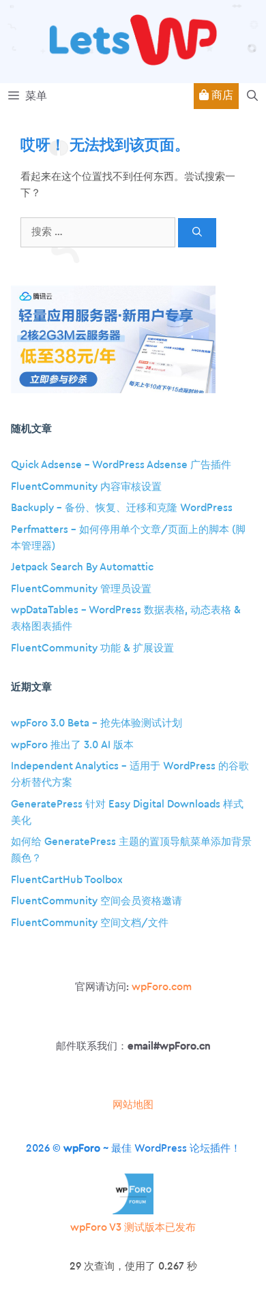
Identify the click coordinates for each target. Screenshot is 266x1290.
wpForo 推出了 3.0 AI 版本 (72, 745)
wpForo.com (162, 987)
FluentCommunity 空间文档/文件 (89, 923)
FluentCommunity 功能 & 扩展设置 (92, 648)
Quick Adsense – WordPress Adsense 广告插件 (121, 465)
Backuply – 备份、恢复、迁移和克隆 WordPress (122, 508)
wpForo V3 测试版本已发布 (133, 1228)
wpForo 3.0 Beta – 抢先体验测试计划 (96, 723)
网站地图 (133, 1105)
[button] (252, 96)
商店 (221, 95)
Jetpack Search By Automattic (82, 567)
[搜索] (197, 232)
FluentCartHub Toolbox (67, 880)
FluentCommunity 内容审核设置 (86, 487)
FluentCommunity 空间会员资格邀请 (96, 901)
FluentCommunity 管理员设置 (81, 589)
